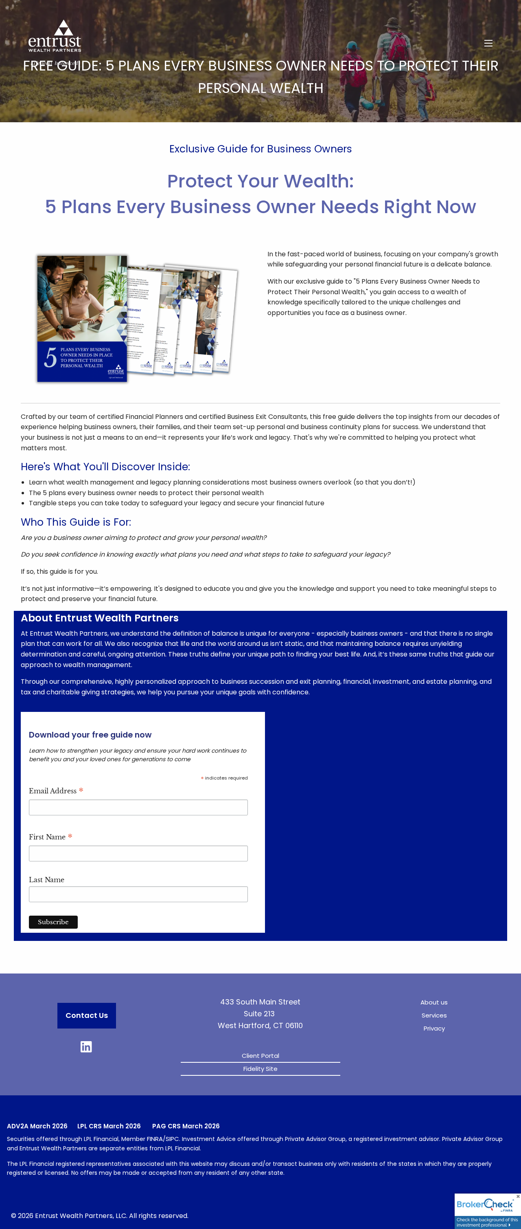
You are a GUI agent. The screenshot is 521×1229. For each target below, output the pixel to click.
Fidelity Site (260, 1068)
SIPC (172, 1138)
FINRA (155, 1138)
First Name (50, 838)
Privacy (434, 1028)
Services (434, 1015)
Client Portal (260, 1055)
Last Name (46, 880)
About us (434, 1002)
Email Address (56, 792)
